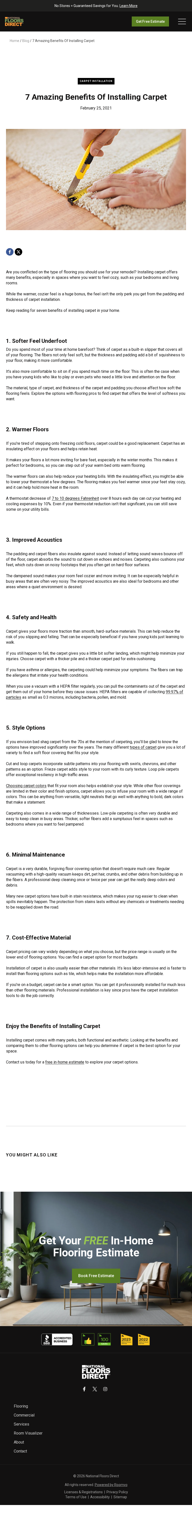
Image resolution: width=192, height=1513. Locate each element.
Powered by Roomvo (111, 1485)
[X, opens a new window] (18, 252)
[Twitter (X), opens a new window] (94, 1389)
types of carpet (143, 747)
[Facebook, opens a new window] (10, 252)
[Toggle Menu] (182, 21)
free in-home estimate (64, 1062)
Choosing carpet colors (26, 785)
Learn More (129, 6)
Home (14, 41)
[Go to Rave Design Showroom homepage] (96, 1372)
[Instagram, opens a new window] (105, 1389)
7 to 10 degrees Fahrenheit (75, 498)
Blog (25, 41)
